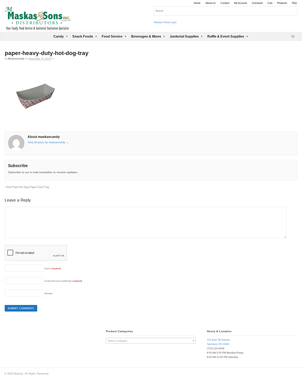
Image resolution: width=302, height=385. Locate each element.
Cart (269, 3)
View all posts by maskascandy (48, 142)
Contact (225, 3)
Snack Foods (82, 36)
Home (197, 3)
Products (282, 3)
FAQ (294, 3)
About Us (210, 3)
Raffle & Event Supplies (225, 36)
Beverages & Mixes (146, 36)
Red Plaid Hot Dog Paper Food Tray (27, 187)
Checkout (257, 3)
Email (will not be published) (63, 281)
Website (48, 293)
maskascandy (16, 58)
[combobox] (151, 341)
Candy (58, 36)
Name (52, 268)
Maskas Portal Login (165, 22)
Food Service (112, 36)
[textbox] (151, 341)
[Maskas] (37, 28)
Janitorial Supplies (184, 36)
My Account (240, 3)
